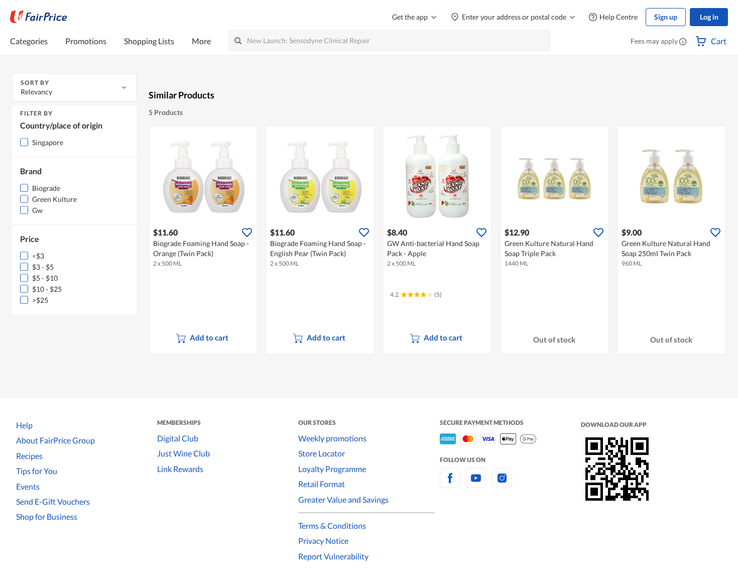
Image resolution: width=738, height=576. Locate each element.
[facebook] (450, 484)
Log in (709, 17)
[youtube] (476, 484)
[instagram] (502, 484)
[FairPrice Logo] (38, 17)
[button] (683, 42)
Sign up (665, 17)
